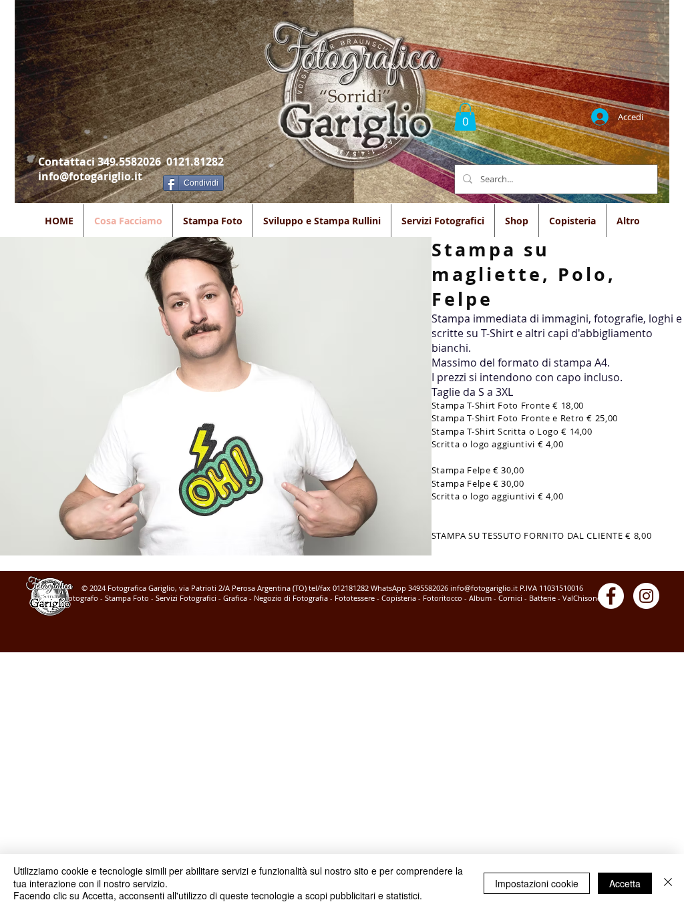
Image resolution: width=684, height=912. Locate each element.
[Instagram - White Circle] (646, 596)
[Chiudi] (668, 883)
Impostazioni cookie (536, 883)
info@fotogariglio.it (90, 176)
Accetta (625, 883)
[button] (465, 117)
